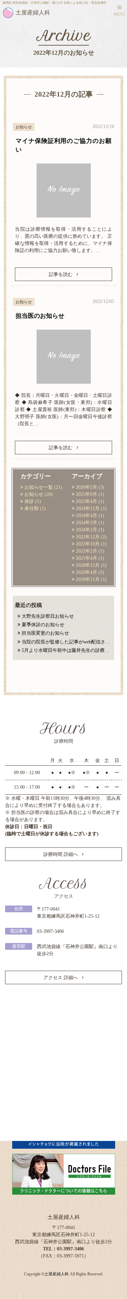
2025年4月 (86, 501)
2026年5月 (86, 487)
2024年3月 (86, 522)
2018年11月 (88, 579)
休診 (29, 501)
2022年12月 (88, 536)
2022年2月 (86, 551)
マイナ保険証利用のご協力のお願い (63, 145)
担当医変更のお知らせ (45, 633)
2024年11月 (88, 508)
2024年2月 (86, 529)
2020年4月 (86, 572)
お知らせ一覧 (38, 487)
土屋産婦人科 (56, 1274)
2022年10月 (88, 543)
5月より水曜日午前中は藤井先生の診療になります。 (67, 650)
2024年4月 (86, 515)
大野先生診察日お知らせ (48, 616)
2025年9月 (86, 494)
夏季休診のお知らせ (43, 624)
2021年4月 (86, 558)
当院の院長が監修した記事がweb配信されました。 (67, 641)
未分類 (31, 508)
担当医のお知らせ (40, 315)
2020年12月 (88, 565)
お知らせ (33, 494)
